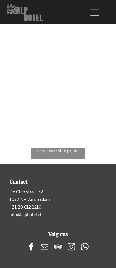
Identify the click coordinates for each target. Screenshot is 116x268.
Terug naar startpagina (58, 150)
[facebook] (31, 247)
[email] (45, 247)
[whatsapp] (85, 247)
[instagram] (71, 247)
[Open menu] (94, 12)
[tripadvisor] (58, 247)
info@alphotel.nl (25, 214)
